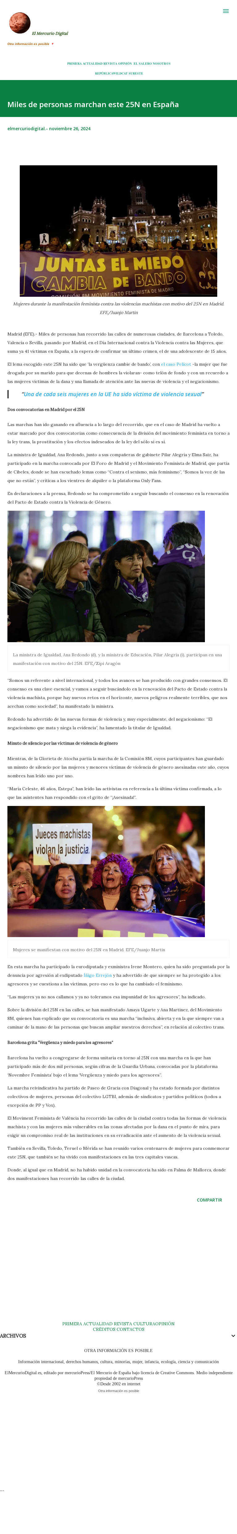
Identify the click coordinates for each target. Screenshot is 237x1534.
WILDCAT (120, 73)
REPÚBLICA (104, 73)
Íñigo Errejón (98, 975)
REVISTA (110, 63)
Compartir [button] (209, 1200)
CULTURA (144, 1324)
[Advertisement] (118, 1268)
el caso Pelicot (176, 364)
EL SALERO (143, 63)
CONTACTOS (129, 1329)
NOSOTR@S (162, 63)
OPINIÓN (125, 63)
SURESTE (136, 73)
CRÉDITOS (104, 1329)
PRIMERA (74, 63)
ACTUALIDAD (92, 63)
